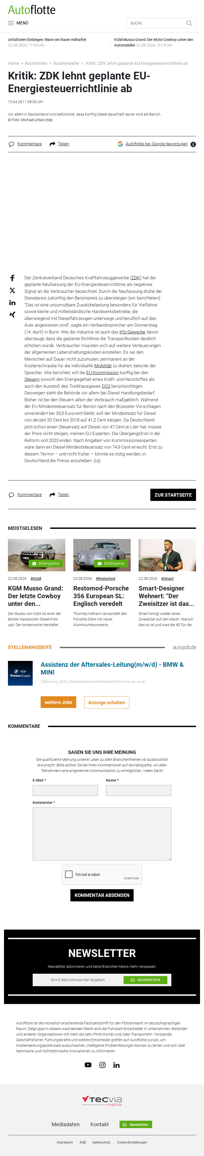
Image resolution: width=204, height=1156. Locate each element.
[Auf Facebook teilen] (12, 278)
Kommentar (43, 802)
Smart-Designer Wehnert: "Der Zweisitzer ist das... (166, 596)
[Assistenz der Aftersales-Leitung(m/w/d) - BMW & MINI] (20, 673)
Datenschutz (101, 1142)
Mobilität (103, 365)
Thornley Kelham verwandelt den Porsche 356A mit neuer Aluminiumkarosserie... (100, 619)
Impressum (65, 1142)
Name (111, 780)
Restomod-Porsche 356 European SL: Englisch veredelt (101, 596)
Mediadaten (66, 1124)
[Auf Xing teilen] (12, 314)
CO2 (106, 386)
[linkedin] (116, 1064)
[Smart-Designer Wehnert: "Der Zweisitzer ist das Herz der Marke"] (167, 555)
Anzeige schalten (106, 702)
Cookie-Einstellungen (132, 1142)
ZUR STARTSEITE (173, 495)
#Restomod (105, 578)
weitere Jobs (58, 702)
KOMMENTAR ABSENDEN (102, 895)
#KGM (36, 578)
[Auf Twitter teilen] (12, 290)
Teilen (63, 143)
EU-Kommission (102, 372)
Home (13, 63)
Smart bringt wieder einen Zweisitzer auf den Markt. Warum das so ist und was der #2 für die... (166, 619)
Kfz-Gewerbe (132, 332)
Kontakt (99, 1124)
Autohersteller (66, 63)
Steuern (32, 379)
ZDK (135, 277)
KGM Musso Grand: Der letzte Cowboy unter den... (35, 596)
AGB (83, 1142)
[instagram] (102, 1064)
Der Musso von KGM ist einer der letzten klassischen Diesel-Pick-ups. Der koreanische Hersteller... (34, 619)
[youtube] (88, 1064)
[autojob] (184, 647)
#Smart (167, 578)
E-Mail (38, 780)
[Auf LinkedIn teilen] (12, 302)
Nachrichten (36, 63)
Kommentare (30, 143)
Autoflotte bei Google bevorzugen (157, 143)
